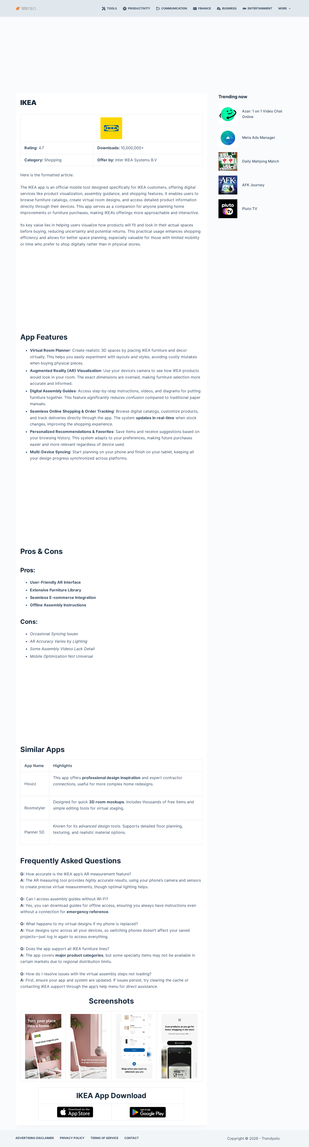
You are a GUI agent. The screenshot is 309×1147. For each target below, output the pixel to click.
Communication (174, 8)
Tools (112, 8)
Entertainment (260, 8)
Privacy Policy (72, 1138)
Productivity (139, 8)
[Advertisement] (154, 53)
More (282, 8)
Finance (204, 8)
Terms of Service (104, 1138)
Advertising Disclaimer (34, 1138)
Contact (131, 1138)
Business (229, 8)
